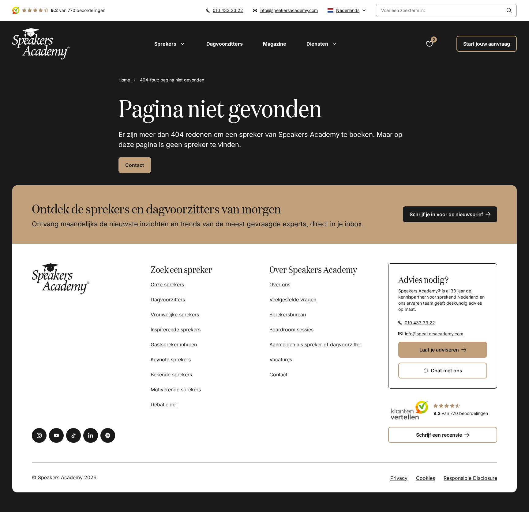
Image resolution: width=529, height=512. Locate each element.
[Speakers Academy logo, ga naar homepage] (41, 44)
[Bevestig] (509, 10)
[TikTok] (73, 435)
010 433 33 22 (228, 10)
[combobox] (439, 11)
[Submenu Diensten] (334, 43)
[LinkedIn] (90, 435)
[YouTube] (56, 435)
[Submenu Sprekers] (182, 43)
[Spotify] (107, 435)
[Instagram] (39, 435)
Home (124, 79)
